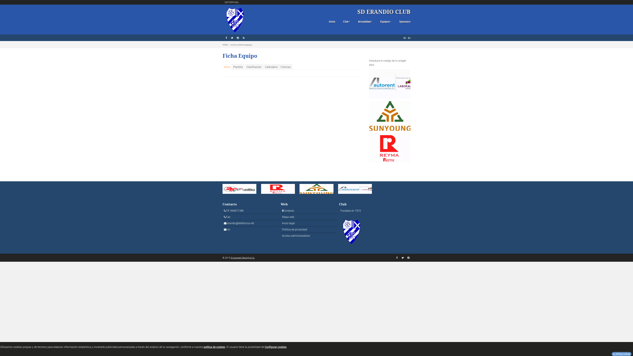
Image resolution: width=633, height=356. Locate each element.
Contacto (289, 210)
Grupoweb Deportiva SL (243, 257)
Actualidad (365, 21)
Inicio (332, 21)
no (228, 229)
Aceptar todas (621, 354)
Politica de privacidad (294, 229)
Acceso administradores (296, 235)
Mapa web (288, 217)
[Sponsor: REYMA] (389, 148)
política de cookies (214, 347)
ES (405, 38)
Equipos (385, 21)
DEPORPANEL (232, 2)
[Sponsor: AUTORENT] (389, 83)
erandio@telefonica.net (240, 223)
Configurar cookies (275, 347)
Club (346, 21)
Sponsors (404, 21)
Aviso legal (288, 223)
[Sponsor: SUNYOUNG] (389, 116)
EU (409, 38)
